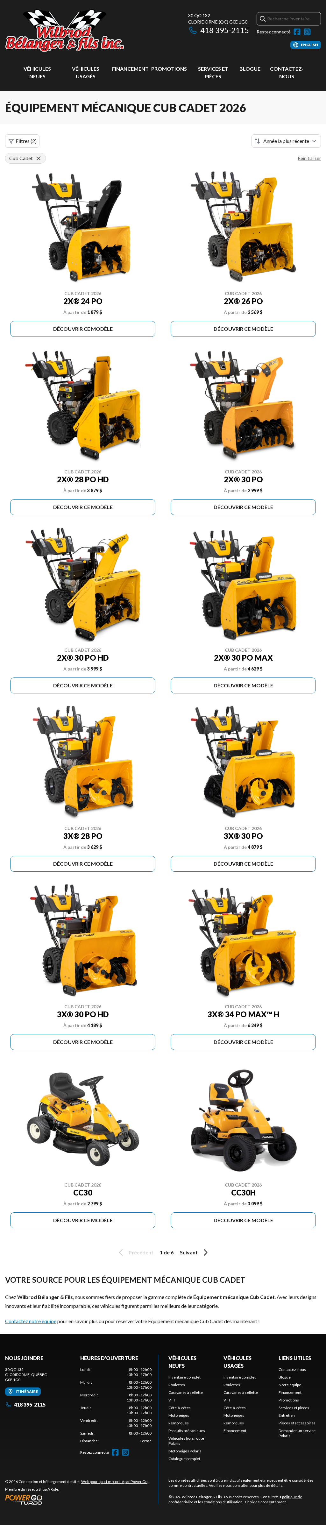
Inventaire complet (184, 1377)
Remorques (178, 1423)
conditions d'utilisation (223, 1502)
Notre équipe (290, 1384)
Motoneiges (178, 1415)
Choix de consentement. (266, 1502)
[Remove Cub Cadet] (38, 158)
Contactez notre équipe (30, 1321)
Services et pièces (294, 1407)
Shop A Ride (48, 1489)
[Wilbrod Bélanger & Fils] (84, 30)
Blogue (249, 69)
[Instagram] (307, 32)
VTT (171, 1400)
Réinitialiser (309, 158)
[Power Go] (76, 1499)
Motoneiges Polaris (185, 1451)
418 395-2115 (224, 30)
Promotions (169, 69)
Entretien (287, 1415)
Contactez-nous (292, 1369)
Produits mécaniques (186, 1430)
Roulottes (176, 1384)
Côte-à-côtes (179, 1407)
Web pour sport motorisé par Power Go (114, 1481)
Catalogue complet (184, 1458)
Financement (130, 69)
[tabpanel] (116, 1405)
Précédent (141, 1252)
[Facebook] (297, 32)
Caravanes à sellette (185, 1392)
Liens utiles (295, 1358)
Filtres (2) (26, 141)
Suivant (189, 1252)
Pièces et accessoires (297, 1423)
